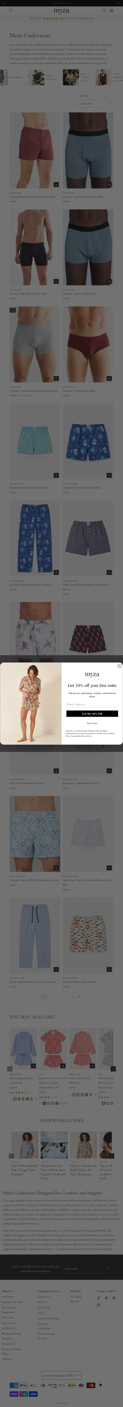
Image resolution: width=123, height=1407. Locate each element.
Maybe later (92, 723)
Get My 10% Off (92, 713)
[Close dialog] (120, 666)
